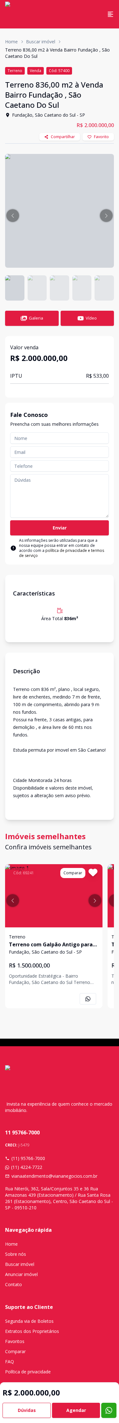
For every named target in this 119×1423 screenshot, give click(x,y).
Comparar (15, 1351)
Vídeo (91, 318)
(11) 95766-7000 (28, 1158)
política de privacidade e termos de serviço (61, 553)
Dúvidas (27, 1410)
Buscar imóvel (40, 42)
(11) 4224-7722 (26, 1167)
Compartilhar (63, 136)
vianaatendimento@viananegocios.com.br (54, 1176)
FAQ (9, 1362)
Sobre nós (15, 1254)
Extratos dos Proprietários (32, 1331)
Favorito (101, 136)
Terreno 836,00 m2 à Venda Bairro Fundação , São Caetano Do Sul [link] (57, 53)
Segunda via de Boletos (29, 1321)
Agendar (76, 1410)
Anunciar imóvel (21, 1274)
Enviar (60, 528)
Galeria (36, 318)
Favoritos (14, 1341)
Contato (13, 1284)
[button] (12, 215)
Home (11, 42)
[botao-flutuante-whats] (108, 1410)
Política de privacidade (28, 1372)
